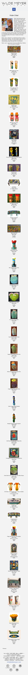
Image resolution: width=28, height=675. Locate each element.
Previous (4, 648)
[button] (14, 9)
